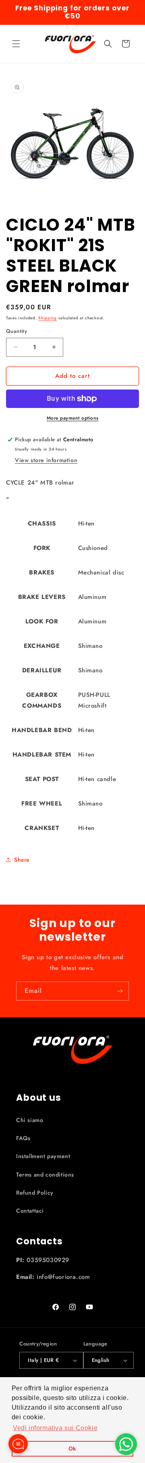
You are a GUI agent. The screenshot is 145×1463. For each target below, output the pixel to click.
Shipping (47, 318)
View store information (46, 460)
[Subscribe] (119, 991)
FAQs (23, 1138)
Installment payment (43, 1156)
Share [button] (22, 860)
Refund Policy (35, 1193)
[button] (16, 44)
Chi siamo (29, 1120)
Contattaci (30, 1211)
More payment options (73, 418)
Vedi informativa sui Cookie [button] (55, 1427)
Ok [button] (72, 1448)
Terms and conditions (45, 1175)
